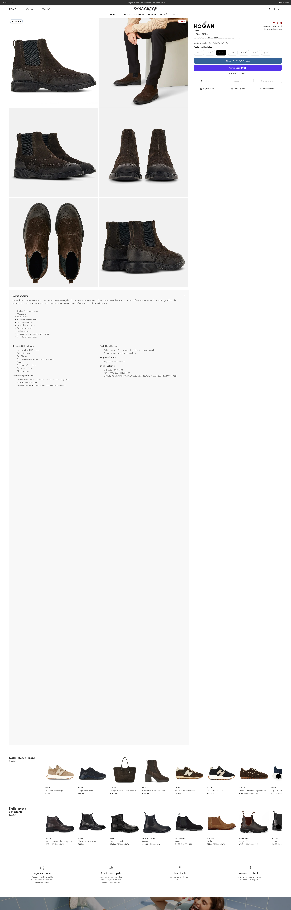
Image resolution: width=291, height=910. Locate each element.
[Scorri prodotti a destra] (278, 776)
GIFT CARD (176, 14)
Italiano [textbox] (6, 3)
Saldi (112, 14)
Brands (46, 9)
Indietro (18, 21)
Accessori (138, 14)
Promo (182, 21)
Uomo (12, 9)
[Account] (274, 9)
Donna (29, 9)
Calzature (124, 14)
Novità (163, 14)
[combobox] (8, 3)
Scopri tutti (12, 761)
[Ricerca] (269, 9)
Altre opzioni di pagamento (237, 73)
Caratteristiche (20, 296)
